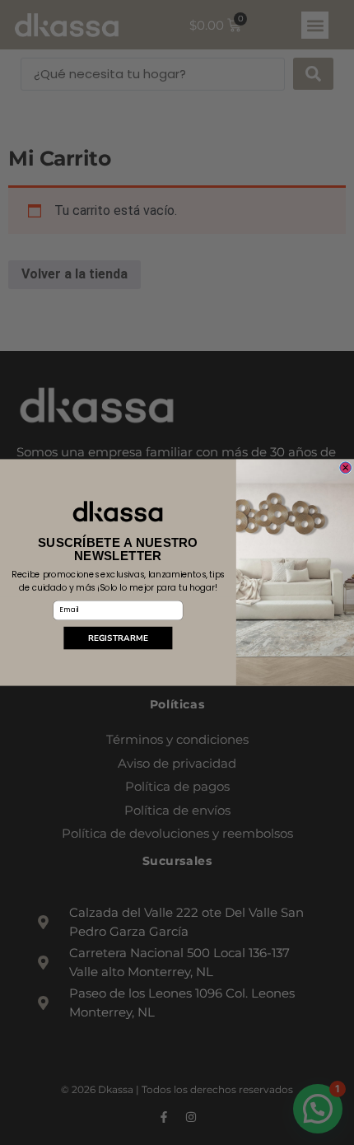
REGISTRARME (118, 637)
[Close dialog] (346, 468)
